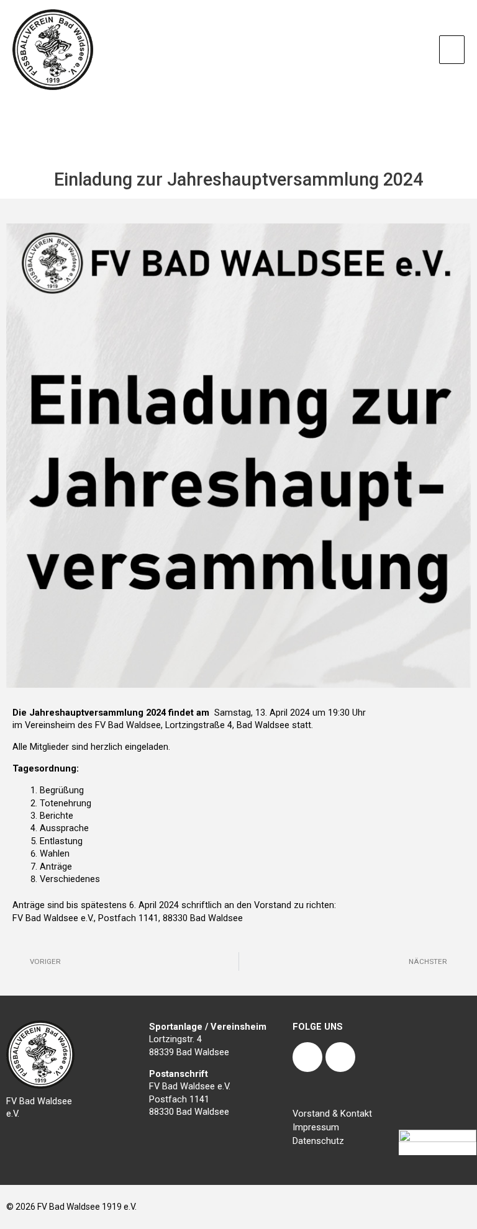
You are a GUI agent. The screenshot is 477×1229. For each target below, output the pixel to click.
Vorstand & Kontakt (332, 1113)
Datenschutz (318, 1140)
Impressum (316, 1127)
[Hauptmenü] (452, 49)
